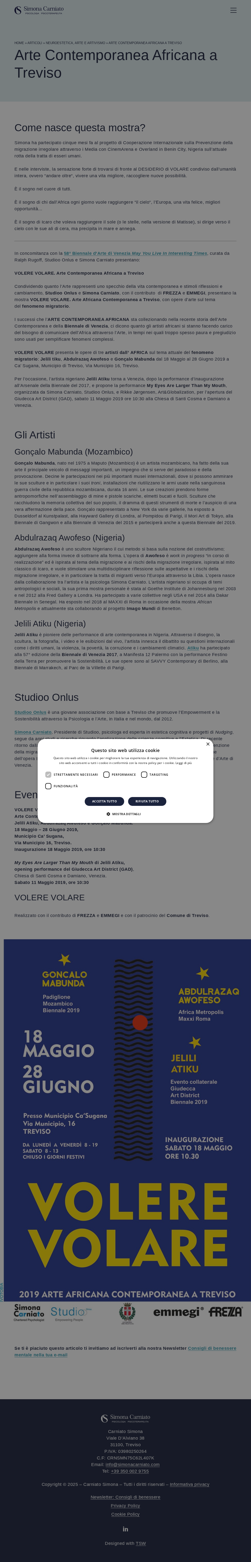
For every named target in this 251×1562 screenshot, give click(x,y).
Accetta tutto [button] (104, 801)
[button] (125, 814)
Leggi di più (184, 763)
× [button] (208, 744)
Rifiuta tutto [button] (147, 801)
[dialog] (125, 781)
